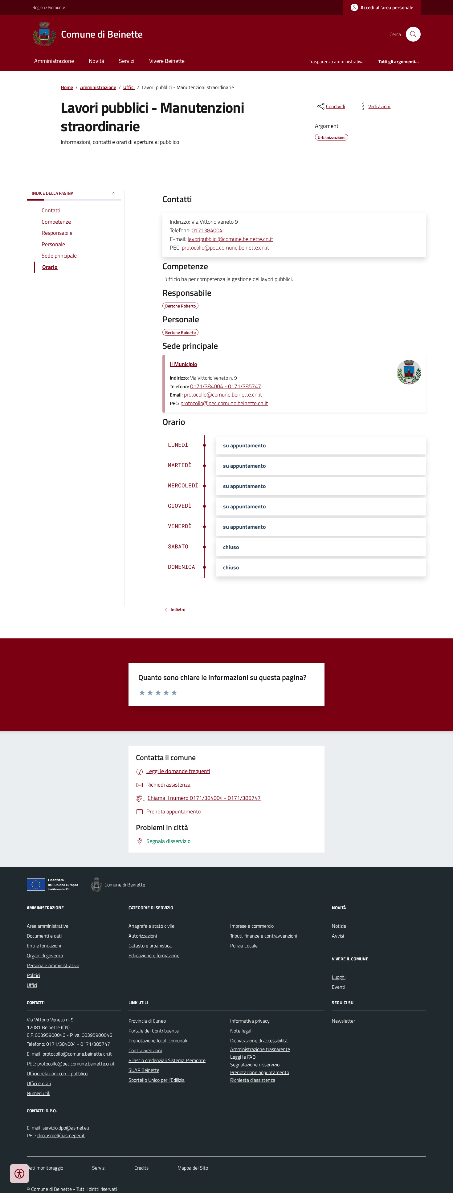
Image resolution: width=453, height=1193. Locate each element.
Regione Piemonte (48, 7)
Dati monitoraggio (45, 1167)
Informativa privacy (250, 1020)
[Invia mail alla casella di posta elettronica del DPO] (66, 1128)
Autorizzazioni (143, 935)
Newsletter (343, 1020)
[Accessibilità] (19, 1174)
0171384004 (207, 230)
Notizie (339, 926)
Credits (141, 1167)
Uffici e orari (39, 1083)
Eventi (338, 987)
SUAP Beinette (144, 1070)
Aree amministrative (47, 926)
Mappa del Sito (193, 1167)
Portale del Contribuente (154, 1030)
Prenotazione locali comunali (158, 1040)
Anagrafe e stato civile (151, 926)
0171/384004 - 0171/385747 (225, 386)
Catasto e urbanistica (150, 945)
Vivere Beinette (167, 61)
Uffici (129, 87)
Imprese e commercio (252, 926)
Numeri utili (38, 1093)
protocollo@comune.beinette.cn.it (223, 394)
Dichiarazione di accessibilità (259, 1040)
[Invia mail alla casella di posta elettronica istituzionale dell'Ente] (77, 1054)
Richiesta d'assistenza (252, 1080)
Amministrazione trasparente (260, 1049)
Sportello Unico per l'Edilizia (157, 1080)
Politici (33, 975)
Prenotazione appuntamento (259, 1072)
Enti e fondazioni (44, 945)
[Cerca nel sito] (411, 34)
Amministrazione (54, 61)
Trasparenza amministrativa (336, 61)
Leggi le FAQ (243, 1057)
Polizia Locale (244, 945)
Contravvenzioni (145, 1050)
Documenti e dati (44, 935)
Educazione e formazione (154, 955)
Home (67, 87)
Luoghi (338, 977)
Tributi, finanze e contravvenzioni (263, 935)
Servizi (126, 61)
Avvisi (338, 935)
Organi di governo (45, 955)
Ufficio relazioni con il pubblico (57, 1073)
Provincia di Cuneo (147, 1020)
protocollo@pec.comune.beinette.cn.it (225, 247)
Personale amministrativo (53, 965)
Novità (96, 61)
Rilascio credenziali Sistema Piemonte (167, 1060)
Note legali (241, 1030)
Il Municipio (183, 364)
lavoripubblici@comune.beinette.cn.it (230, 239)
